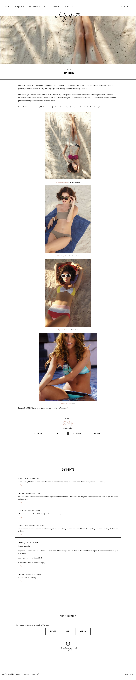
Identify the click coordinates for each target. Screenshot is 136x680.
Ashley (68, 423)
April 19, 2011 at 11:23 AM (31, 478)
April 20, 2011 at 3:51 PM (36, 525)
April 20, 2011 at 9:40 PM (31, 543)
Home (68, 631)
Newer (53, 631)
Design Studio (20, 7)
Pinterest (78, 433)
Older (83, 631)
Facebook (38, 433)
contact (56, 7)
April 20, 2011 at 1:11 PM (35, 510)
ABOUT (7, 7)
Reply (20, 485)
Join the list (68, 7)
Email (98, 433)
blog (45, 7)
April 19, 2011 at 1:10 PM (33, 493)
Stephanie (21, 493)
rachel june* (23, 526)
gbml (37, 674)
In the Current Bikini (62, 182)
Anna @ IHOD (22, 511)
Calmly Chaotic (68, 16)
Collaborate (33, 7)
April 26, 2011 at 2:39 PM (33, 574)
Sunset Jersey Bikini (66, 403)
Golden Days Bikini (62, 256)
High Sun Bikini (62, 330)
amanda (20, 479)
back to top (129, 674)
